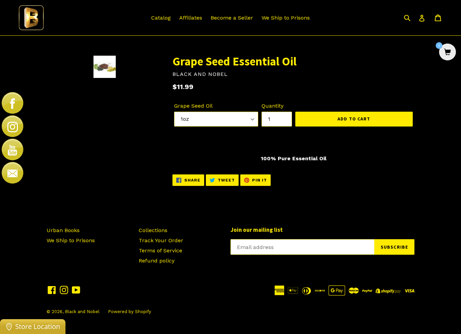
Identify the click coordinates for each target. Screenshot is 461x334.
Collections (153, 230)
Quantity (272, 106)
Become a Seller (232, 18)
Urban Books (63, 230)
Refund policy (156, 260)
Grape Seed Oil (193, 106)
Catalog (161, 18)
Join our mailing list (257, 229)
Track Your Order (161, 240)
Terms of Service (160, 250)
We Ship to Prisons (286, 18)
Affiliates (190, 18)
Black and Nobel (82, 311)
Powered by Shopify (129, 311)
